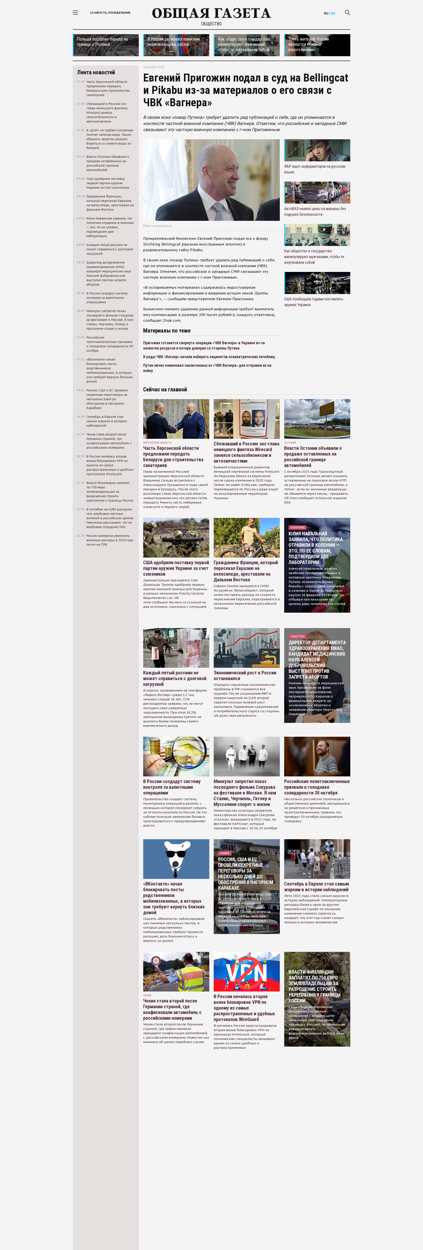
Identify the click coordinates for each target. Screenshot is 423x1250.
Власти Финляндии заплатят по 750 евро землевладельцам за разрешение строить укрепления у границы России (314, 986)
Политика (297, 527)
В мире (224, 853)
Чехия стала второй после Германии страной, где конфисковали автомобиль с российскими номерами (172, 1009)
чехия (147, 995)
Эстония (290, 442)
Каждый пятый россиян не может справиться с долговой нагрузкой (174, 678)
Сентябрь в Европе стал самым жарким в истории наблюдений (316, 886)
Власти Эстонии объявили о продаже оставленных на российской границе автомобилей (313, 456)
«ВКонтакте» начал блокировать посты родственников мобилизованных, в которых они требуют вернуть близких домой (174, 898)
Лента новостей (96, 72)
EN (333, 13)
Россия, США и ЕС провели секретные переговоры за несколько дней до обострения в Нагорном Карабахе (245, 874)
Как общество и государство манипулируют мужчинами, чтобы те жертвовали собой (314, 257)
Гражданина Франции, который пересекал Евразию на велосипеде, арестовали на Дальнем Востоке (246, 571)
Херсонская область (157, 442)
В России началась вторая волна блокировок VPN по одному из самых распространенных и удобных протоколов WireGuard (244, 1008)
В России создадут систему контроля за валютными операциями (172, 787)
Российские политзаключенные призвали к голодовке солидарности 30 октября (317, 787)
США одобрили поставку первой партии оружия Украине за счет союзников (176, 568)
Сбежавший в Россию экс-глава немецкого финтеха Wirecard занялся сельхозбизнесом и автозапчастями (246, 452)
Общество (211, 23)
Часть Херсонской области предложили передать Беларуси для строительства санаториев (173, 456)
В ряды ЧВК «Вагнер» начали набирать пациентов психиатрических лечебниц (209, 356)
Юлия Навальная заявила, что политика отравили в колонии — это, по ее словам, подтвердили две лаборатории (316, 548)
